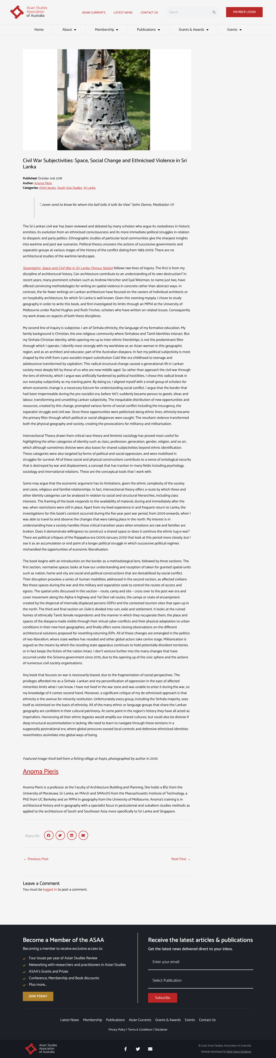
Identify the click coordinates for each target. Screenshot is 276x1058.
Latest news (123, 12)
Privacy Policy (117, 1029)
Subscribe (162, 998)
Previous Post (35, 859)
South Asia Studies (69, 188)
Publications (146, 30)
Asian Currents (93, 12)
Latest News (69, 1020)
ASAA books (47, 188)
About (67, 30)
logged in (50, 890)
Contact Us (149, 12)
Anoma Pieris (43, 183)
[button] (49, 835)
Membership (104, 30)
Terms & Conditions (140, 1029)
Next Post (181, 859)
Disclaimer (161, 1029)
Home (39, 30)
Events (232, 30)
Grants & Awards (191, 30)
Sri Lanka (89, 188)
